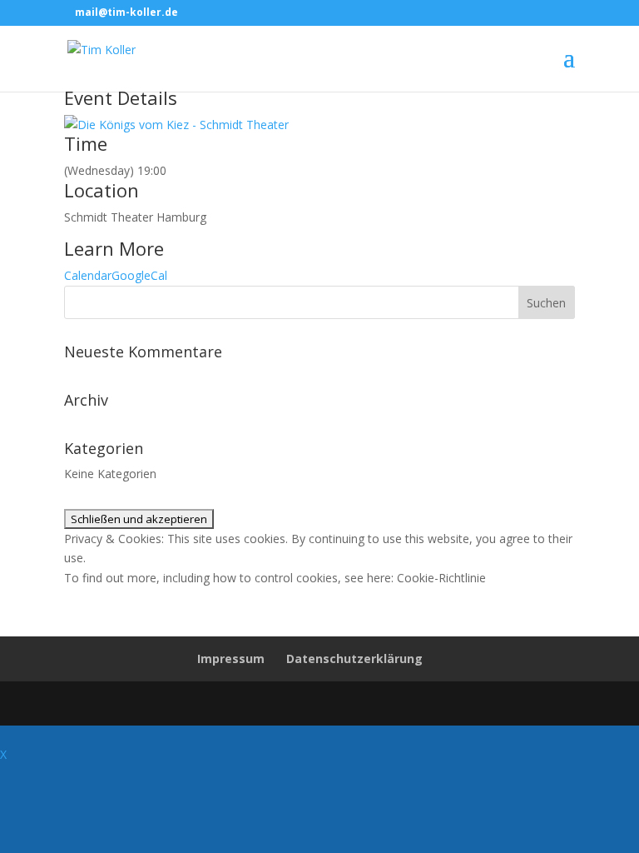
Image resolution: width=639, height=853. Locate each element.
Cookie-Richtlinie (441, 578)
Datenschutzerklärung (354, 658)
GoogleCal (139, 275)
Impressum (231, 658)
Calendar (87, 275)
